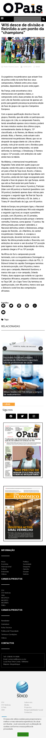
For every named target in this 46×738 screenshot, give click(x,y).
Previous (5, 348)
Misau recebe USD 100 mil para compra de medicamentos (23, 393)
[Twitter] (22, 416)
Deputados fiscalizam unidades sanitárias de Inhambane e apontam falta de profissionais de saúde (20, 360)
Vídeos (4, 638)
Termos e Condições (9, 634)
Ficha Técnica (6, 627)
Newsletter (5, 620)
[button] (2, 18)
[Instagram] (34, 416)
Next (40, 348)
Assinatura (5, 624)
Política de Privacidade (10, 631)
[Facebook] (11, 416)
